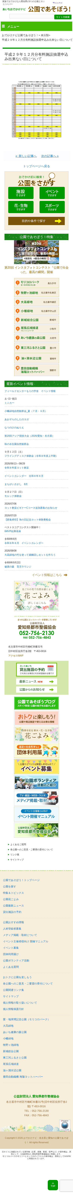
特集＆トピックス (13, 892)
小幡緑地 (8, 1038)
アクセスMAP (15, 655)
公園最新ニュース (13, 905)
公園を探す (9, 886)
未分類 (45, 35)
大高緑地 (8, 1025)
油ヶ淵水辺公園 (12, 1070)
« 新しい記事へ (26, 156)
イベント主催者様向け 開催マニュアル (25, 941)
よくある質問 (11, 966)
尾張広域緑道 (11, 1063)
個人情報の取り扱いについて (20, 1002)
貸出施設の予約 (12, 911)
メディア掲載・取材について (20, 934)
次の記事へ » (50, 156)
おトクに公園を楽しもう (17, 977)
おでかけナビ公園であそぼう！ (20, 35)
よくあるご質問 (18, 844)
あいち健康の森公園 (15, 1032)
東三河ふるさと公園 (15, 1057)
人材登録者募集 (12, 928)
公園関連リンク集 (13, 989)
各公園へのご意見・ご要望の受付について (31, 849)
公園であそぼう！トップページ (21, 880)
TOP (53, 1186)
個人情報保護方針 (13, 1009)
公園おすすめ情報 (13, 922)
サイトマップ (17, 859)
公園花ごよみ (11, 899)
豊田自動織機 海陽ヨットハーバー (23, 1076)
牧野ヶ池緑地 (11, 1044)
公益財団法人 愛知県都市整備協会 (36, 1096)
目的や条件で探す (34, 220)
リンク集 (14, 854)
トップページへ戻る (36, 166)
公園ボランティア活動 (16, 960)
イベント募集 (11, 947)
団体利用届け (11, 954)
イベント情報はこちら (47, 574)
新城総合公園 (11, 1051)
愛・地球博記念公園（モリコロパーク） (26, 1019)
